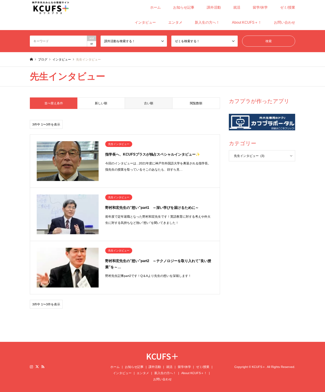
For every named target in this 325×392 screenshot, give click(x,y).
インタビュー (145, 22)
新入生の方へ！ (207, 22)
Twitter (37, 366)
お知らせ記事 (183, 7)
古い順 (148, 103)
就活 (236, 7)
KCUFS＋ (162, 356)
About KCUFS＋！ (247, 22)
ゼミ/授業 (287, 7)
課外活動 (214, 7)
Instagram (31, 366)
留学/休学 (260, 7)
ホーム (155, 7)
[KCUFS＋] (50, 7)
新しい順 (101, 103)
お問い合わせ (284, 22)
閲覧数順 (196, 103)
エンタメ (175, 22)
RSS (42, 366)
